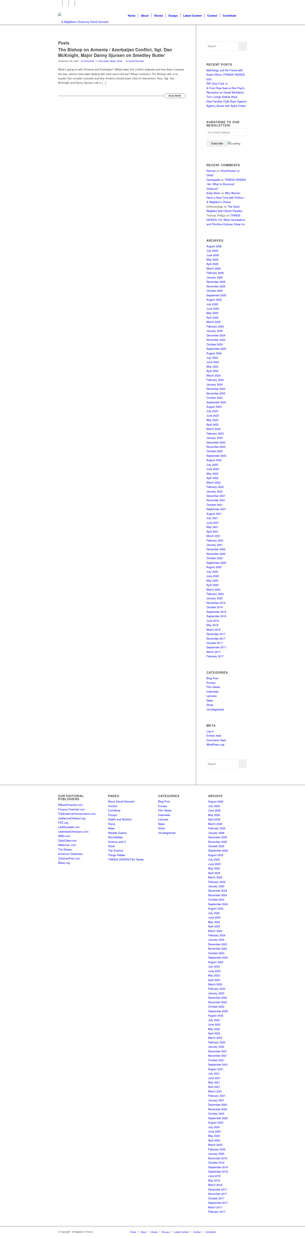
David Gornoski (136, 61)
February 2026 (215, 273)
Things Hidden (116, 855)
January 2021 (214, 545)
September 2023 (216, 402)
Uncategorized (215, 709)
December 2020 (215, 549)
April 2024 (212, 371)
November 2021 (215, 500)
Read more (174, 95)
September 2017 (216, 647)
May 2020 (212, 580)
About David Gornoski (121, 801)
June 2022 (212, 469)
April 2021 (212, 531)
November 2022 (215, 447)
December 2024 (215, 335)
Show (119, 61)
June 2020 (212, 576)
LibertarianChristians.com (73, 831)
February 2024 (215, 380)
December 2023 (215, 389)
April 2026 (212, 264)
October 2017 (214, 643)
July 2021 (212, 518)
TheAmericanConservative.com (77, 814)
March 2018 (213, 629)
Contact (112, 806)
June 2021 (212, 522)
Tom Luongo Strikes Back (222, 97)
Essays (211, 682)
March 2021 (213, 536)
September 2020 (216, 563)
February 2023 (215, 433)
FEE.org (63, 823)
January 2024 (214, 384)
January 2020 (214, 598)
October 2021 (214, 505)
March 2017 (213, 652)
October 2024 (214, 344)
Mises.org (64, 863)
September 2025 (216, 295)
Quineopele (213, 180)
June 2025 (212, 308)
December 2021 (215, 496)
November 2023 (215, 393)
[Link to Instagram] (72, 3)
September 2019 (216, 612)
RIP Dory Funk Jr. (217, 83)
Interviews (104, 61)
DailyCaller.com (67, 840)
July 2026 (212, 250)
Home (111, 824)
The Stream (65, 849)
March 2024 (213, 375)
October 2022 (214, 451)
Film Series (213, 687)
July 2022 (212, 464)
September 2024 (216, 349)
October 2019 (214, 607)
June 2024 (212, 362)
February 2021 (215, 540)
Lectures (211, 696)
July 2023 (212, 411)
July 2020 (212, 572)
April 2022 (212, 478)
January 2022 (214, 491)
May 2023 (212, 420)
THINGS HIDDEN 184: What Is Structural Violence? (226, 184)
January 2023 (214, 438)
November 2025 (215, 286)
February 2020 (215, 594)
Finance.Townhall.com (71, 809)
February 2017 (215, 656)
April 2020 (212, 585)
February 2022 (215, 487)
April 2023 (212, 424)
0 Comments (87, 61)
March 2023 (213, 429)
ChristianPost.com (69, 858)
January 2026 (214, 277)
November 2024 (215, 340)
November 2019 (215, 603)
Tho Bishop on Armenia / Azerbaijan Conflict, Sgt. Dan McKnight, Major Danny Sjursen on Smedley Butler (115, 52)
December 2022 (215, 442)
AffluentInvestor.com (70, 805)
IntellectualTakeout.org (71, 818)
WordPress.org (215, 744)
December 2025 (215, 282)
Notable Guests (117, 833)
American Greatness (70, 854)
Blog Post (212, 678)
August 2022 (214, 460)
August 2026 (214, 246)
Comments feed (216, 740)
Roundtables (115, 837)
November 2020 (215, 554)
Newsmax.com (67, 845)
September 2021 (216, 509)
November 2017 (215, 638)
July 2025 (212, 304)
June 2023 (212, 415)
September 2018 (216, 616)
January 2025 (214, 331)
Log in (210, 731)
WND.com (64, 836)
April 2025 (212, 317)
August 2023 (214, 407)
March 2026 (213, 268)
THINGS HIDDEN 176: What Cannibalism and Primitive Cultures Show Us (225, 219)
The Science (115, 850)
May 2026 (212, 259)
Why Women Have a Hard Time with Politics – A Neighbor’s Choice (226, 197)
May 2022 (212, 473)
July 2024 (212, 357)
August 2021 (214, 514)
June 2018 (212, 621)
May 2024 (212, 366)
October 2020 (214, 558)
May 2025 (212, 313)
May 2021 (212, 527)
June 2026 (212, 255)
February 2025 (215, 326)
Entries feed (213, 735)
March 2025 (213, 322)
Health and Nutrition (120, 819)
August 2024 (214, 353)
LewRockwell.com (69, 827)
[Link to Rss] (78, 3)
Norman (211, 171)
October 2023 (214, 398)
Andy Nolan (213, 193)
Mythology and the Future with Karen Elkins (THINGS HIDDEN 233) (225, 74)
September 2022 (216, 456)
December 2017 (215, 634)
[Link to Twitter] (65, 3)
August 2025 (214, 300)
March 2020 (213, 589)
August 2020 (214, 567)
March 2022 (213, 482)
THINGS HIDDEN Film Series (126, 859)
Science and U (117, 842)
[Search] (243, 15)
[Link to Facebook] (59, 3)
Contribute (114, 810)
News (113, 61)
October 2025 (214, 291)
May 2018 (212, 625)
